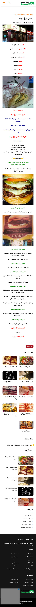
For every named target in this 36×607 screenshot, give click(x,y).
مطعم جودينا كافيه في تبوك (10, 382)
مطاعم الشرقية (15, 557)
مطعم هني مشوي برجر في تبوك (10, 415)
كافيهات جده (30, 566)
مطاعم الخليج (15, 563)
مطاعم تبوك (29, 346)
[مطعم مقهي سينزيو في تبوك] (25, 502)
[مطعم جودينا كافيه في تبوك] (25, 491)
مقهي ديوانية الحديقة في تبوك (11, 398)
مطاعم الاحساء (27, 519)
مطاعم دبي (30, 560)
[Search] (9, 3)
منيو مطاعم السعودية (26, 527)
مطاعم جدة (15, 560)
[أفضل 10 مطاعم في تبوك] (25, 470)
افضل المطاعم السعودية (12, 569)
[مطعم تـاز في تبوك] (18, 33)
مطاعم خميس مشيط (26, 524)
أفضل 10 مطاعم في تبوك (11, 367)
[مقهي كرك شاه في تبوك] (25, 481)
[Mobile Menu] (4, 3)
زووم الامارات (30, 563)
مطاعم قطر (15, 566)
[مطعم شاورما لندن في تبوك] (25, 460)
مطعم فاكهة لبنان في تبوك (26, 414)
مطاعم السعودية (27, 522)
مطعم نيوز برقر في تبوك (27, 431)
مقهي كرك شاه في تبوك (27, 382)
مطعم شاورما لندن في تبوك (26, 367)
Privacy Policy (20, 603)
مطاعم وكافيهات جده (28, 569)
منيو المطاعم (30, 554)
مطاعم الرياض (29, 557)
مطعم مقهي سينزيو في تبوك (26, 397)
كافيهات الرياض (27, 516)
